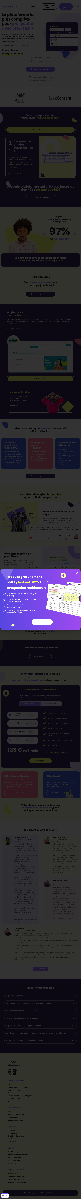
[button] (77, 572)
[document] (40, 599)
